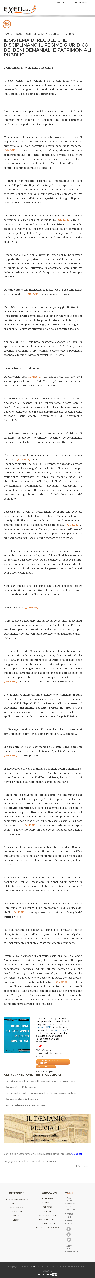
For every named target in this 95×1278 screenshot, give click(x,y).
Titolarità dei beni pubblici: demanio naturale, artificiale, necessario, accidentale (42, 1093)
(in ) (49, 1026)
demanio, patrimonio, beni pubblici (54, 34)
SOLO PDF (47, 1207)
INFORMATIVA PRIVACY (47, 1228)
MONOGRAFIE (43, 1050)
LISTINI (16, 1220)
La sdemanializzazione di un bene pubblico (25, 1105)
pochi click (60, 1030)
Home (7, 34)
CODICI (16, 1216)
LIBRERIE (47, 1211)
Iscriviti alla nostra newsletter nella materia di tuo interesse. (37, 1153)
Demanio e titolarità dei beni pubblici (22, 1087)
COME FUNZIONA (47, 1215)
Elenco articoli (21, 34)
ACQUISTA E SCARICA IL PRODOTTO (48, 1062)
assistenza (62, 2)
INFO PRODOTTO (45, 1067)
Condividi (83, 1166)
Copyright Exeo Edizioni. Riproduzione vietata (30, 1161)
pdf (40, 1046)
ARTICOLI (16, 1203)
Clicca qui (76, 1153)
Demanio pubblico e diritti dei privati (22, 1099)
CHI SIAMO (47, 1199)
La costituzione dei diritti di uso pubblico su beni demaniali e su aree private (40, 1081)
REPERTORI (16, 1212)
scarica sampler (45, 1071)
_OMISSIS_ (10, 150)
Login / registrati (80, 2)
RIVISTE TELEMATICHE (16, 1199)
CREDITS (47, 1271)
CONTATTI (47, 1203)
